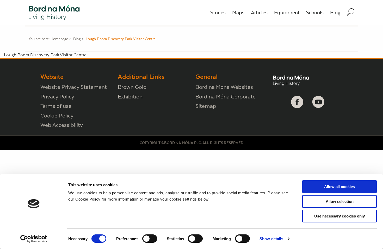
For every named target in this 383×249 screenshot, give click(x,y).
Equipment (287, 13)
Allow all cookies (339, 186)
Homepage (59, 39)
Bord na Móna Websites (224, 87)
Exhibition (130, 96)
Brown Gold (132, 87)
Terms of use (55, 106)
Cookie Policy (56, 115)
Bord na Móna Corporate (225, 96)
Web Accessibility (61, 125)
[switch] (149, 238)
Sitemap (205, 106)
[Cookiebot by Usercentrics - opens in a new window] (34, 239)
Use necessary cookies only (339, 216)
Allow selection (340, 201)
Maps (238, 13)
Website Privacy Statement (73, 87)
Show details (271, 238)
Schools (315, 13)
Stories (218, 13)
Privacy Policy (57, 96)
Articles (259, 13)
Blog (335, 13)
